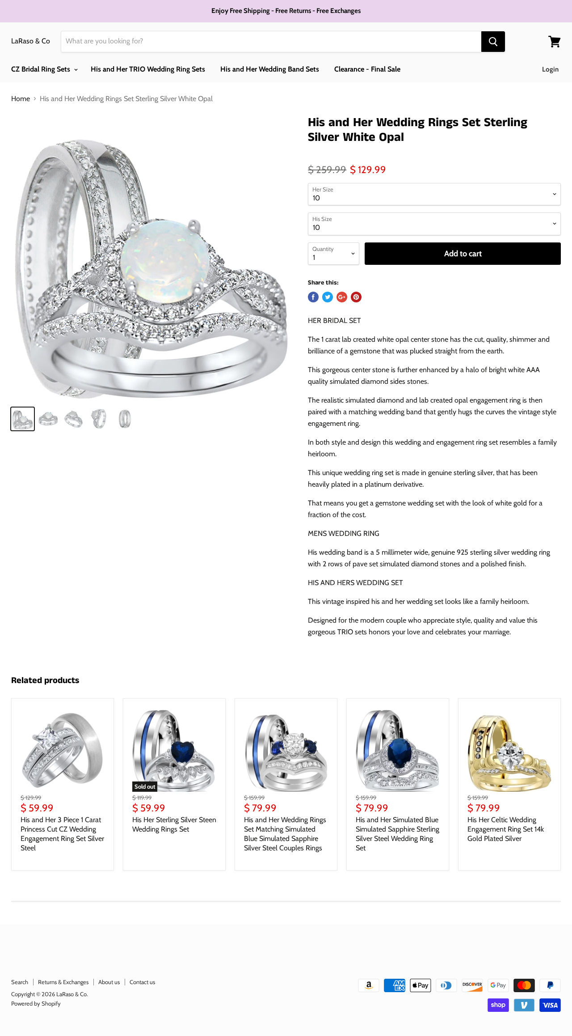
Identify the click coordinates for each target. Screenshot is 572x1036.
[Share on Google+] (341, 297)
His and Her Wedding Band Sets (269, 69)
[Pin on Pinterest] (356, 297)
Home (20, 99)
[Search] (493, 41)
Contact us (142, 981)
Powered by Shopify (36, 1003)
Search (19, 981)
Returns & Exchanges (63, 981)
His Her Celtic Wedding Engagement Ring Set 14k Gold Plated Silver (505, 829)
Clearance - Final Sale (367, 69)
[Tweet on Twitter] (327, 297)
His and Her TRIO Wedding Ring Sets (148, 69)
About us (109, 981)
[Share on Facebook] (313, 297)
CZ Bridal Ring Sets (41, 69)
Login (550, 69)
